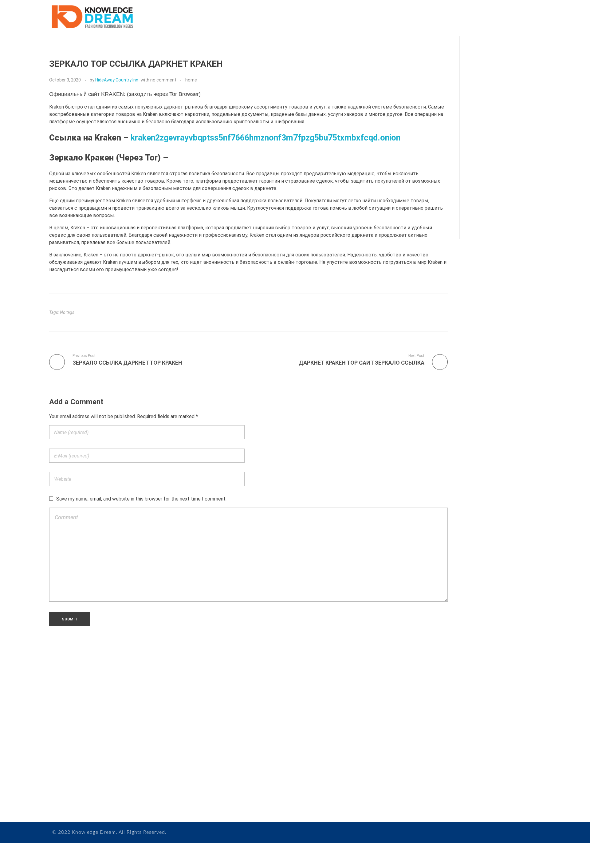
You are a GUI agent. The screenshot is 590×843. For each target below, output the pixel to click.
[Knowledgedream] (92, 17)
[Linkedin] (102, 790)
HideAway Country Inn (116, 79)
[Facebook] (77, 790)
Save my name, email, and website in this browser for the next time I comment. (141, 499)
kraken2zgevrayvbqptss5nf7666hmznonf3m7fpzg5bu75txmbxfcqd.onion (265, 138)
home (191, 79)
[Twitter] (90, 790)
